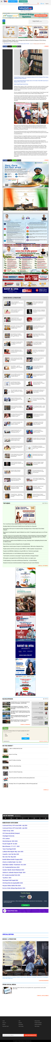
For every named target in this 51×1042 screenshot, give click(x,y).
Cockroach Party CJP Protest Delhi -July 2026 (15, 825)
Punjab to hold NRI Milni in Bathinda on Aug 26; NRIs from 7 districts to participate (20, 551)
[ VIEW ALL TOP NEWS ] (43, 565)
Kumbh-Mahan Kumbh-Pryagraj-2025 (12, 859)
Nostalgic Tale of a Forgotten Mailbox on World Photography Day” (23, 783)
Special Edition (8, 934)
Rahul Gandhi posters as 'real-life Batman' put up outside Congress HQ (18, 553)
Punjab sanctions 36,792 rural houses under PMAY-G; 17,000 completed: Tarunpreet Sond (22, 548)
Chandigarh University (8, 836)
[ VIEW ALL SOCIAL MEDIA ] (42, 995)
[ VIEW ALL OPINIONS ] (25, 724)
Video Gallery (37, 1026)
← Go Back (45, 46)
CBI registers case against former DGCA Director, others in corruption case (19, 558)
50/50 (6, 735)
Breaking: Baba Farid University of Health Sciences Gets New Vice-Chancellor (20, 526)
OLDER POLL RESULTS (43, 741)
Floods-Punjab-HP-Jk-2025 (10, 843)
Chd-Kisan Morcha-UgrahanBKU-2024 (13, 883)
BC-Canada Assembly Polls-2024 (11, 875)
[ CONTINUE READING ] (43, 980)
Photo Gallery (21, 1026)
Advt (19, 1020)
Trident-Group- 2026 (8, 830)
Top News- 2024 (7, 877)
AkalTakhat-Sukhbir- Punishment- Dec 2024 (14, 864)
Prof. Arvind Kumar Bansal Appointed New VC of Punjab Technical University (19, 523)
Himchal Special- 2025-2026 (10, 841)
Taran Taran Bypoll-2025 (9, 849)
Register (47, 3)
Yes (6, 734)
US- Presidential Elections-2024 (11, 867)
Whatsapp (14, 46)
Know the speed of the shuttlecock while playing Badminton (22, 777)
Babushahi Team (6, 1026)
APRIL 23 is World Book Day (15, 766)
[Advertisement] (8, 69)
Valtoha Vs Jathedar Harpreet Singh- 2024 (14, 872)
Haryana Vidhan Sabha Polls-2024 (12, 885)
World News (21, 1024)
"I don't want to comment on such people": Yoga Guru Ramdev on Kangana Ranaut (20, 555)
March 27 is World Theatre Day (15, 771)
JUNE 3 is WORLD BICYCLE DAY (15, 748)
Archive (4, 1024)
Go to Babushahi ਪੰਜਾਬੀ (13, 1)
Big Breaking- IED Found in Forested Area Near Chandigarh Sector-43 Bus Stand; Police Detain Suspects (23, 529)
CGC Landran (6, 838)
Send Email (19, 46)
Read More (25, 905)
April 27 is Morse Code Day (15, 760)
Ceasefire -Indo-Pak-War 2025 (11, 854)
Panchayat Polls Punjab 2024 (10, 880)
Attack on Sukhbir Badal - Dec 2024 (12, 862)
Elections (20, 1022)
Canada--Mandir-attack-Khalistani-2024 (13, 870)
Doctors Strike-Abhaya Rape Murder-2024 (14, 888)
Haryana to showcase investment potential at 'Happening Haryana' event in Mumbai (21, 562)
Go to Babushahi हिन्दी (23, 1)
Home (4, 1020)
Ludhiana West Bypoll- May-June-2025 (13, 851)
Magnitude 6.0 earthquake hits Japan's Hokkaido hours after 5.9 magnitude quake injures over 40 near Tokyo (25, 533)
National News (37, 1020)
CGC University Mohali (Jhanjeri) (11, 833)
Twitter (9, 46)
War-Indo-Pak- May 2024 (9, 857)
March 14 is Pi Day (13, 754)
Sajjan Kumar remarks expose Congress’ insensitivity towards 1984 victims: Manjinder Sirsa (23, 546)
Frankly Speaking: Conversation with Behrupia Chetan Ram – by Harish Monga (20, 560)
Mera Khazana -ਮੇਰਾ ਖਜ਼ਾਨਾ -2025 (11, 846)
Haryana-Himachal (38, 1024)
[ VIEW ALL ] (45, 789)
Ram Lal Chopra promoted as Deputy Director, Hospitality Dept (16, 544)
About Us (4, 1022)
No (27, 734)
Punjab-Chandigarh (38, 1022)
